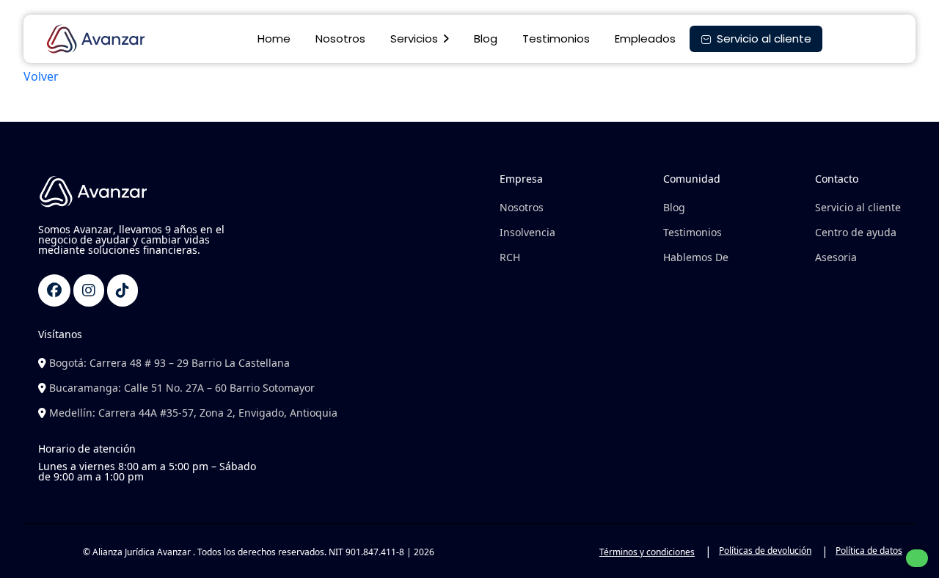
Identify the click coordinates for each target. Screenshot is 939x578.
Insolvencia (527, 232)
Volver (41, 76)
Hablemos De (695, 257)
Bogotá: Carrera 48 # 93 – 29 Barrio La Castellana (168, 363)
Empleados (645, 38)
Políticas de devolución (765, 550)
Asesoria (836, 257)
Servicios (414, 38)
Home (274, 38)
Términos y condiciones (647, 552)
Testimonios (556, 38)
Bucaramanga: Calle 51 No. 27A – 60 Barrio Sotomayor (180, 388)
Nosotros (340, 38)
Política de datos (869, 550)
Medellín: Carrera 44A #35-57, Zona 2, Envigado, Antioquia (191, 413)
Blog (485, 38)
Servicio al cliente (858, 207)
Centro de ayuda (855, 232)
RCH (510, 257)
